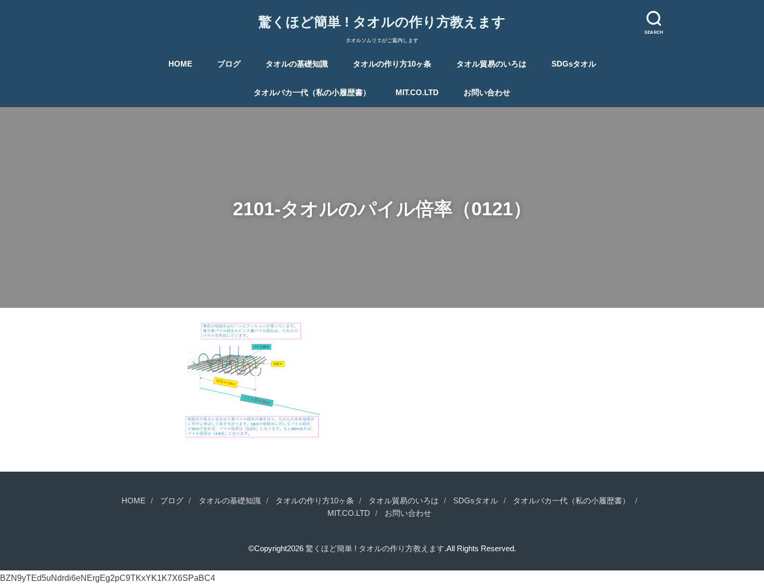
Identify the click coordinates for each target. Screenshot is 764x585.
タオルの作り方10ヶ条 (392, 64)
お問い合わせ (487, 92)
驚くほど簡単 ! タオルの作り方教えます (382, 22)
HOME (180, 64)
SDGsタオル (573, 64)
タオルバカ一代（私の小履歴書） (312, 92)
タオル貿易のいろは (491, 64)
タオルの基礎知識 (297, 64)
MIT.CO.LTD (417, 92)
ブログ (229, 64)
